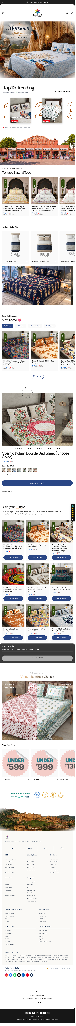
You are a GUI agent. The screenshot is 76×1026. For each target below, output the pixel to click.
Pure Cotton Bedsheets (25, 955)
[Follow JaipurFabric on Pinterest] (27, 975)
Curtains (7, 884)
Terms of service (20, 1019)
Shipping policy (36, 1019)
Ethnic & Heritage (9, 944)
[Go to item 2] (17, 448)
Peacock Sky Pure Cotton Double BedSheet (61, 630)
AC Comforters (57, 957)
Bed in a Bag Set (9, 961)
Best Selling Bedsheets (33, 961)
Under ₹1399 (30, 864)
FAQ (28, 887)
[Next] (72, 2)
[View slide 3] (38, 1002)
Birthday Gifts (8, 870)
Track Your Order (31, 901)
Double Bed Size (54, 862)
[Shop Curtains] (38, 153)
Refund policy (55, 1019)
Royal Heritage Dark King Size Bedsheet (12, 630)
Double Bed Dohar (9, 916)
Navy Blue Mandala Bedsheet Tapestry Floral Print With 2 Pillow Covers (14, 363)
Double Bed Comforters (45, 941)
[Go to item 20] (57, 448)
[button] (73, 513)
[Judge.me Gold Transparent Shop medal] (45, 795)
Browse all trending (61, 91)
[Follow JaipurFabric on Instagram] (6, 975)
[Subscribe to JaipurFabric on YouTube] (31, 975)
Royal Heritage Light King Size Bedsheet (37, 546)
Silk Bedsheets (38, 959)
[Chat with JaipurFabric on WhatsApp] (14, 975)
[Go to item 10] (35, 448)
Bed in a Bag (42, 913)
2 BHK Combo (42, 916)
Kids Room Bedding (20, 961)
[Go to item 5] (24, 448)
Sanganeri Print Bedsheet (44, 957)
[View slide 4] (41, 1002)
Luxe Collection (31, 870)
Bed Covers (8, 890)
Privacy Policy (31, 895)
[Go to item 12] (39, 448)
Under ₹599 (30, 859)
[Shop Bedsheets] (12, 153)
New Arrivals (44, 961)
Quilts (6, 919)
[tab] (7, 326)
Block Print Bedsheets (39, 955)
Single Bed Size (54, 859)
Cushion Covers (9, 882)
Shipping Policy (31, 890)
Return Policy (30, 893)
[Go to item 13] (42, 448)
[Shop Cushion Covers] (55, 153)
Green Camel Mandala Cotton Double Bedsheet (61, 589)
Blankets (7, 921)
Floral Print (7, 939)
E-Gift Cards (8, 864)
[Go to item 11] (37, 448)
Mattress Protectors (10, 895)
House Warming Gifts (10, 859)
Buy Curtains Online (31, 957)
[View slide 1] (34, 1002)
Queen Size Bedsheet (17, 959)
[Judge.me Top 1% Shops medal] (61, 795)
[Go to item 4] (22, 448)
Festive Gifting (8, 862)
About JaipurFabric (32, 882)
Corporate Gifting (9, 867)
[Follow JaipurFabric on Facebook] (10, 975)
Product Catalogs (32, 898)
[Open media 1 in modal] (52, 396)
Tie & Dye (7, 941)
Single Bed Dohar (9, 913)
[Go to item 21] (59, 448)
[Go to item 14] (44, 448)
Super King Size (54, 870)
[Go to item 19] (55, 448)
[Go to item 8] (31, 448)
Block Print (7, 930)
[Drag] (37, 710)
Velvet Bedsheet (62, 959)
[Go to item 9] (33, 448)
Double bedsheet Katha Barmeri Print (36, 630)
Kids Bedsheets (43, 930)
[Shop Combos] (64, 153)
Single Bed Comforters (45, 939)
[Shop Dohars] (20, 153)
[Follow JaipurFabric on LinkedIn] (23, 975)
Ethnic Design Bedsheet (50, 959)
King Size (52, 867)
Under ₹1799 (30, 867)
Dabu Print (7, 936)
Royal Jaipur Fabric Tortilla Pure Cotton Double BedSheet (37, 590)
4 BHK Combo (42, 921)
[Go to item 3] (19, 448)
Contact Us (30, 884)
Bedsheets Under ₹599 (11, 955)
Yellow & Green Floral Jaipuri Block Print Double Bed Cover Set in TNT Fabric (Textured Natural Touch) (14, 209)
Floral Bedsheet (29, 959)
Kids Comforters (43, 933)
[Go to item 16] (48, 448)
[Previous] (3, 2)
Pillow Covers (8, 887)
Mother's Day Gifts (10, 873)
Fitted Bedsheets (54, 873)
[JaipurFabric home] (7, 837)
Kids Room (41, 936)
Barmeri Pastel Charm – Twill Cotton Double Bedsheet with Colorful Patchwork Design (60, 548)
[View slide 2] (36, 1002)
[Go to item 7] (28, 448)
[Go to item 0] (15, 448)
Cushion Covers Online (18, 957)
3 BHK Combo (42, 919)
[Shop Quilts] (47, 153)
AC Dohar (48, 955)
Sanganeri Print (9, 933)
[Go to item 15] (46, 448)
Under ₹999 (30, 862)
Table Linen (8, 893)
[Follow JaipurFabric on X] (19, 975)
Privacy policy (29, 1019)
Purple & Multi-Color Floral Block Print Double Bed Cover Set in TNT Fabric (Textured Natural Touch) (44, 209)
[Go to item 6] (26, 448)
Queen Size (53, 864)
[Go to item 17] (51, 448)
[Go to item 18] (53, 448)
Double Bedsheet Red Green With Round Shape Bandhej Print (12, 590)
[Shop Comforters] (29, 153)
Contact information (45, 1019)
